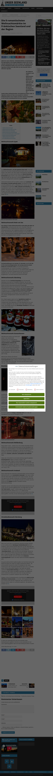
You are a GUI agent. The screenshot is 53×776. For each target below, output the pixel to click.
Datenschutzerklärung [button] (30, 409)
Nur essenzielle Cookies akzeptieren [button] (26, 403)
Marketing (30, 389)
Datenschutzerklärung (35, 383)
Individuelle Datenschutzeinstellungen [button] (26, 407)
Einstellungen (29, 385)
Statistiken (21, 389)
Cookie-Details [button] (22, 409)
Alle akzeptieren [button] (26, 394)
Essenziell (12, 389)
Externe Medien (40, 389)
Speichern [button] (26, 398)
